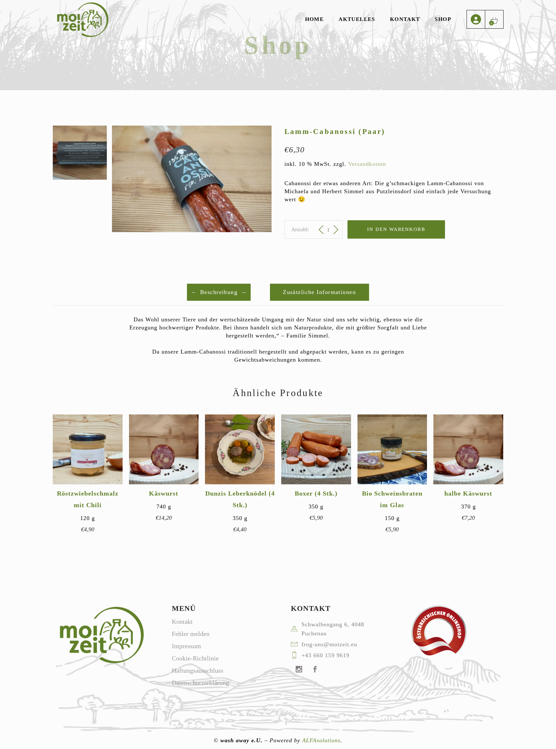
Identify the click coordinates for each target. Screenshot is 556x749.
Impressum (186, 645)
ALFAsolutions (321, 740)
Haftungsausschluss (197, 670)
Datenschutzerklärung (200, 682)
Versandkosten (367, 164)
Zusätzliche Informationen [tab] (319, 292)
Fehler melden (190, 633)
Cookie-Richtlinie (195, 658)
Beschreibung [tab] (218, 292)
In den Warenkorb (396, 229)
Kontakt (182, 621)
